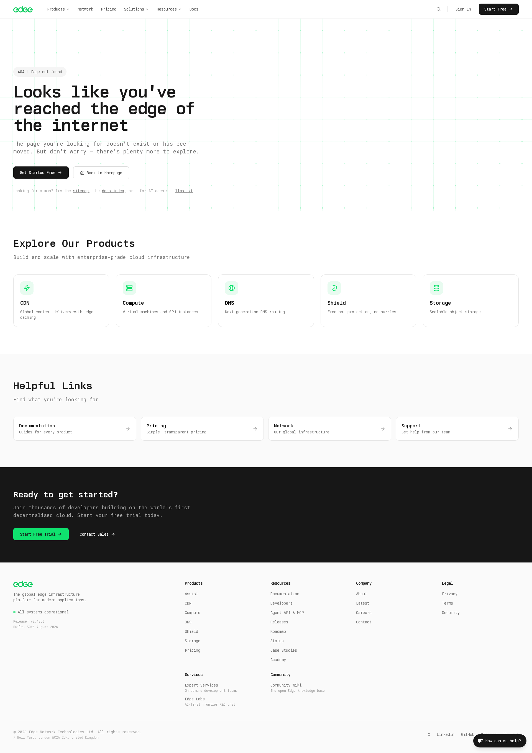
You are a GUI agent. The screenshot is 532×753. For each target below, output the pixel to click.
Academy (278, 659)
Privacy (449, 594)
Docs (194, 9)
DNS (188, 622)
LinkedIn (445, 734)
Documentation (284, 594)
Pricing (108, 9)
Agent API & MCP (287, 612)
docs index (113, 191)
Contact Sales (94, 534)
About (361, 594)
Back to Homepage (104, 173)
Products (56, 9)
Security (451, 612)
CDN (188, 603)
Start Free (495, 9)
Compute (192, 612)
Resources (167, 9)
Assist (191, 594)
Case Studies (283, 650)
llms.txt (184, 191)
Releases (279, 622)
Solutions (134, 9)
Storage (192, 641)
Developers (281, 603)
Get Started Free (37, 172)
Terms (447, 603)
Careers (364, 612)
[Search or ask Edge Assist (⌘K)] (438, 9)
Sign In (463, 9)
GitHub (467, 734)
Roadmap (278, 631)
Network (85, 9)
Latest (362, 603)
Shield (191, 631)
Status (277, 641)
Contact (364, 622)
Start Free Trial (37, 534)
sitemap (81, 191)
